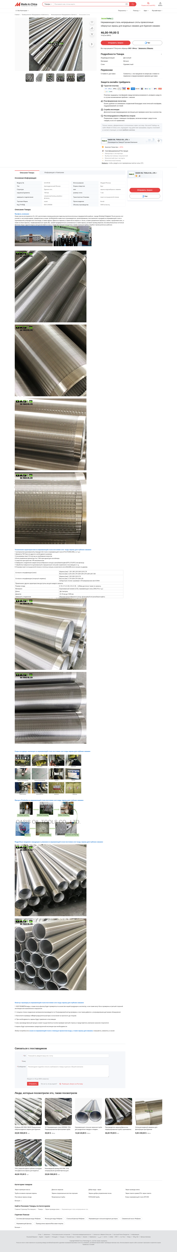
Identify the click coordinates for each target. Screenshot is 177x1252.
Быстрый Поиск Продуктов (121, 1234)
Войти (160, 5)
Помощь (136, 10)
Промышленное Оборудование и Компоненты (35, 14)
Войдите (105, 163)
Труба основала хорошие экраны (26, 1193)
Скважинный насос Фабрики (131, 1218)
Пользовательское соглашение (61, 1234)
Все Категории (22, 10)
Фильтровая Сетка (84, 14)
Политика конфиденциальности (82, 1234)
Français (62, 1237)
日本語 (111, 1237)
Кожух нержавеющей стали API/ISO (137, 1197)
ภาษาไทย (122, 1237)
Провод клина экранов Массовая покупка (49, 1223)
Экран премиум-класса (22, 1189)
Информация (135, 1234)
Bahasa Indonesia (146, 1237)
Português (55, 1237)
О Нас (39, 1234)
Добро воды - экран (94, 1189)
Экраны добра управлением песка (99, 1193)
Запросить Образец (145, 48)
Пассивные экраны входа (23, 1197)
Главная (17, 14)
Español (47, 1237)
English (41, 1237)
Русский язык (70, 1237)
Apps (145, 10)
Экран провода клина (132, 1189)
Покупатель (122, 10)
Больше (17, 1227)
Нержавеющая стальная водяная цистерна (103, 1218)
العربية (99, 1237)
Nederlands (93, 1237)
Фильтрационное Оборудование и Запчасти (64, 14)
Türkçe (129, 1237)
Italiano (79, 1237)
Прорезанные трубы (58, 1197)
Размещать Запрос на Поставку (71, 1084)
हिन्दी (116, 1237)
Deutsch (85, 1237)
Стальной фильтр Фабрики (75, 1218)
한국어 (105, 1237)
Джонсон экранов (57, 1189)
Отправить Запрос (115, 43)
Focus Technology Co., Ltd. (86, 1241)
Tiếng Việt (135, 1237)
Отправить (33, 1084)
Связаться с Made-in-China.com (102, 1234)
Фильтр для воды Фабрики (53, 1218)
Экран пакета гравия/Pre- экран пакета (138, 1193)
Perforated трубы (94, 1197)
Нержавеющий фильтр (24, 1223)
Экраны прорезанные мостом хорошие (65, 1193)
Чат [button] (148, 43)
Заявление (47, 1234)
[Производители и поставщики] (26, 4)
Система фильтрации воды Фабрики (28, 1218)
